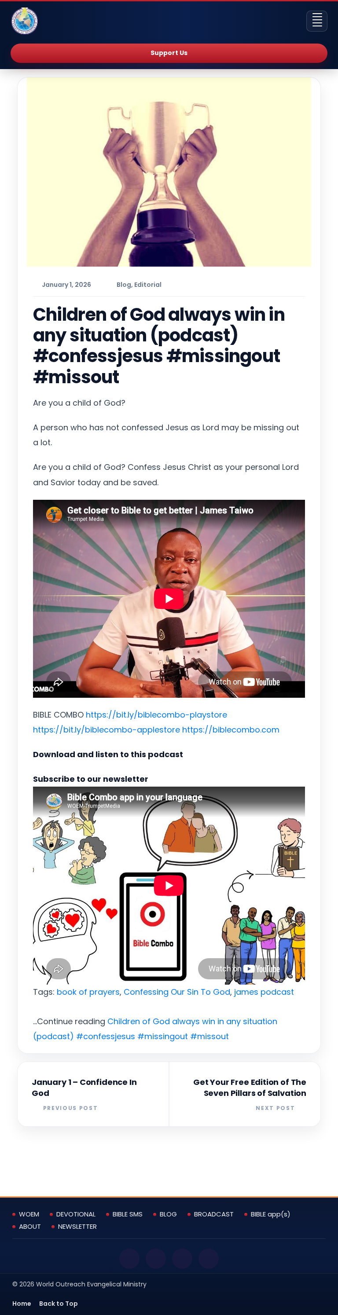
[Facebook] (129, 1259)
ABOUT (30, 1227)
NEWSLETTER (77, 1227)
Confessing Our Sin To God (177, 991)
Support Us (169, 52)
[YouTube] (182, 1259)
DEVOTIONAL (76, 1214)
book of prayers (88, 991)
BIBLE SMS (128, 1214)
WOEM (29, 1214)
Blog (124, 284)
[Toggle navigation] (316, 21)
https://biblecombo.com (230, 729)
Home (21, 1303)
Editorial (148, 284)
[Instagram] (208, 1259)
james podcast (264, 991)
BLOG (168, 1214)
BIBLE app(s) (270, 1214)
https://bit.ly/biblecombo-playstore (156, 714)
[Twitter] (156, 1259)
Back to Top (58, 1303)
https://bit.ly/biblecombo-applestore (106, 729)
